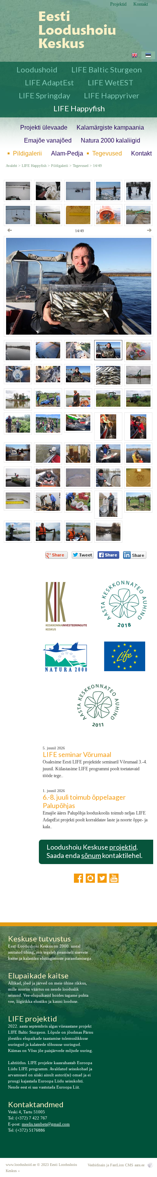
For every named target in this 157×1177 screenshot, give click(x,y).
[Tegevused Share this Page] (134, 555)
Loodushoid (37, 69)
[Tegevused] (71, 30)
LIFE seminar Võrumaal (77, 754)
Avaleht (11, 166)
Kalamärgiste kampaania (110, 127)
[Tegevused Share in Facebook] (108, 555)
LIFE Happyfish (79, 108)
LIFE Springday (44, 95)
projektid (122, 847)
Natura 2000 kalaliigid (110, 140)
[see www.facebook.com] (78, 878)
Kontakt (140, 4)
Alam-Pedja (67, 153)
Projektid (118, 4)
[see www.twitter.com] (102, 878)
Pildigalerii (27, 153)
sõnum (91, 855)
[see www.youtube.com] (114, 878)
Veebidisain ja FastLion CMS (110, 1165)
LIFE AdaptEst (49, 82)
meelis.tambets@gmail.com (46, 1124)
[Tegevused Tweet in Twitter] (83, 555)
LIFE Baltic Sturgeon (106, 69)
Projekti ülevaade (43, 127)
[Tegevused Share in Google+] (56, 555)
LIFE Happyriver (111, 95)
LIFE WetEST (110, 82)
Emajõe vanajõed (48, 140)
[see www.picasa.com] (90, 878)
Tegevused (107, 153)
